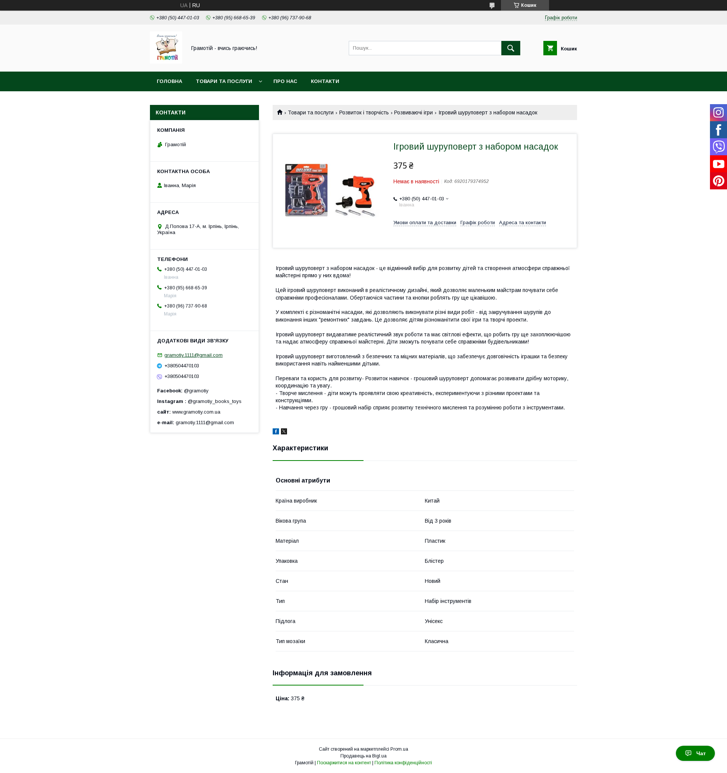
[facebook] (276, 432)
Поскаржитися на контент (344, 762)
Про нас (285, 81)
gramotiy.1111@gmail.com (193, 355)
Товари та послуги (224, 81)
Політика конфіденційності (403, 762)
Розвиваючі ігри (413, 112)
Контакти (325, 81)
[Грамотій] (166, 62)
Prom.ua (399, 749)
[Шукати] (510, 48)
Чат (701, 753)
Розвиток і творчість (364, 112)
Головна (169, 81)
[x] (284, 432)
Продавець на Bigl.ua (363, 756)
